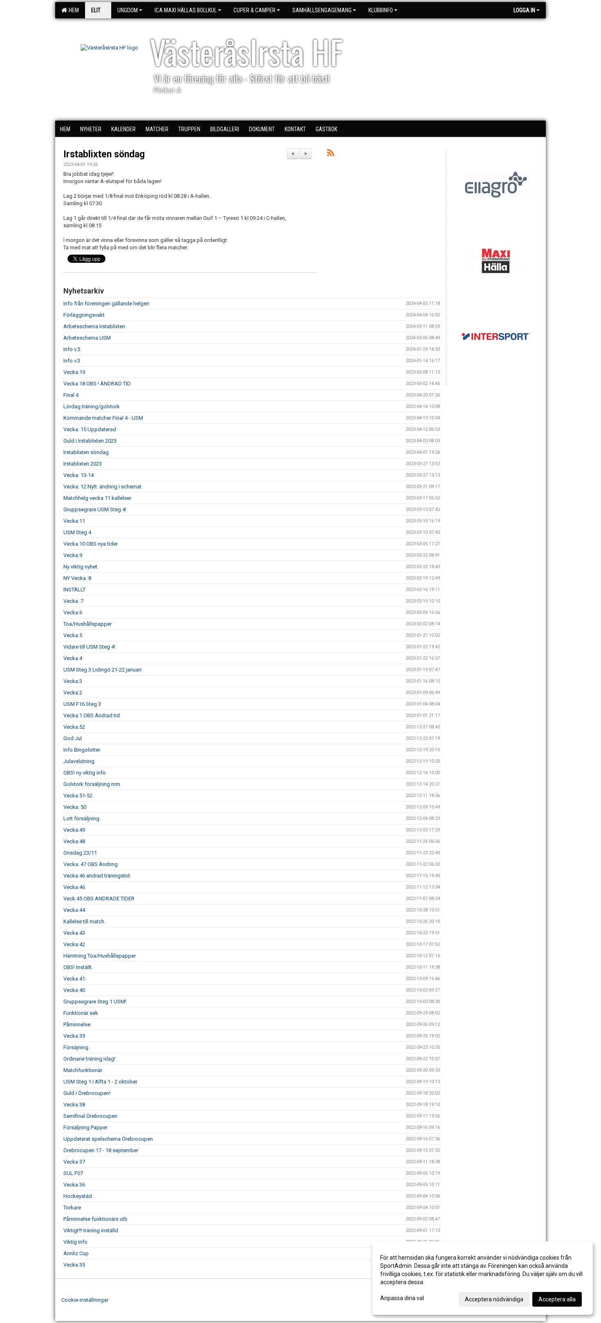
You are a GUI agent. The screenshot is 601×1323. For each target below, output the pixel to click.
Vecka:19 (74, 372)
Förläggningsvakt (84, 315)
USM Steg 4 (77, 532)
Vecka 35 (74, 1265)
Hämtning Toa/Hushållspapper (99, 956)
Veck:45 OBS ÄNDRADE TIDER (99, 898)
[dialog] (482, 1278)
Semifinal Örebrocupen (90, 1116)
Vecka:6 (72, 612)
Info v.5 (71, 349)
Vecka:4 (72, 658)
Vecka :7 (73, 601)
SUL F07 (73, 1173)
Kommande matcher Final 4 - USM (103, 418)
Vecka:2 (72, 692)
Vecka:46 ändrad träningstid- (97, 876)
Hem (72, 10)
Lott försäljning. (82, 818)
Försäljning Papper (85, 1127)
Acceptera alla (557, 1299)
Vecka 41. (74, 979)
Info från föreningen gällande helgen (106, 303)
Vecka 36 (74, 1185)
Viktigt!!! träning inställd (90, 1230)
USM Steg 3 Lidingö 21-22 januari (102, 670)
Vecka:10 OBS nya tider (90, 544)
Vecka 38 (74, 1104)
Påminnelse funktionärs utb (95, 1219)
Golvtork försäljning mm (91, 784)
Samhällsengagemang (322, 10)
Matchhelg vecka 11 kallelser (97, 498)
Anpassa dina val (402, 1298)
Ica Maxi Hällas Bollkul (186, 10)
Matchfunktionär (82, 1070)
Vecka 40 (74, 990)
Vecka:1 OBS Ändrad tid (91, 715)
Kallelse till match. (84, 921)
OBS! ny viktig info (84, 773)
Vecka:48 (74, 841)
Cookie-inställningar (84, 1300)
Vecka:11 (74, 521)
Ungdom (127, 10)
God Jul (72, 738)
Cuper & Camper (254, 10)
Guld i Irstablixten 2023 (90, 441)
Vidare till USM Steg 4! (89, 647)
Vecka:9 (72, 555)
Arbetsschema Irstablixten (94, 326)
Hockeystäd (77, 1196)
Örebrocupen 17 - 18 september (100, 1150)
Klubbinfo (380, 10)
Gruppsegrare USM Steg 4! (94, 509)
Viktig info (75, 1242)
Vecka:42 (74, 944)
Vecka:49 (74, 830)
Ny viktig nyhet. (81, 567)
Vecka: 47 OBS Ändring (90, 864)
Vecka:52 (74, 727)
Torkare (72, 1207)
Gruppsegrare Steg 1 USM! (94, 1001)
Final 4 (70, 395)
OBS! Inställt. (78, 967)
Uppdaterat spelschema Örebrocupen (108, 1139)
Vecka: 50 (74, 807)
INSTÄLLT (74, 590)
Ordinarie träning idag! (89, 1059)
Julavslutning (78, 761)
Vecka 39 (74, 1036)
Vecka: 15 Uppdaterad (89, 429)
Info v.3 (71, 361)
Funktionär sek (80, 1013)
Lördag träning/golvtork (91, 406)
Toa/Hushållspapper (87, 624)
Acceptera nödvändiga (494, 1299)
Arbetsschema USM (87, 338)
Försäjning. (76, 1047)
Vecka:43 (74, 933)
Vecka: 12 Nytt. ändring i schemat (102, 487)
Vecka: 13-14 (78, 475)
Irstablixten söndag (104, 154)
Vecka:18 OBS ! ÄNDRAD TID (97, 384)
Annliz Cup (76, 1253)
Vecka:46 (74, 887)
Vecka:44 (74, 910)
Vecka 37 (74, 1162)
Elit (96, 10)
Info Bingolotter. (82, 750)
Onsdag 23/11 (80, 853)
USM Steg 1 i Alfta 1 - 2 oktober (100, 1082)
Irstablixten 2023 (82, 464)
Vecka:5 (72, 635)
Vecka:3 (72, 681)
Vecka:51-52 (77, 795)
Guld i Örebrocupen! (86, 1093)
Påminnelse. (77, 1024)
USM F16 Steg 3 (82, 704)
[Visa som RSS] (330, 154)
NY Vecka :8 (77, 578)
